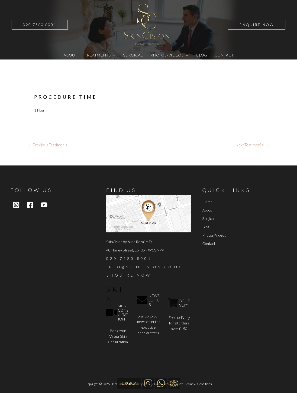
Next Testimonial (252, 144)
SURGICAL (133, 55)
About (207, 210)
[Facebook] (30, 205)
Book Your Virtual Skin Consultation (118, 336)
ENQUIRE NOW (128, 275)
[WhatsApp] (161, 382)
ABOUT (70, 55)
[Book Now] (174, 382)
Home (207, 201)
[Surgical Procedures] (129, 382)
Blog (205, 227)
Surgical (208, 218)
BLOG (201, 55)
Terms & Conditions (198, 384)
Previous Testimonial (48, 144)
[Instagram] (16, 205)
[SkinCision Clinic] (148, 382)
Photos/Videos (214, 235)
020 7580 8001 (129, 258)
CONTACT (224, 55)
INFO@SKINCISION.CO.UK (144, 266)
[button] (40, 25)
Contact (208, 243)
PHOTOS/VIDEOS (167, 55)
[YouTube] (44, 205)
